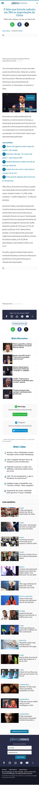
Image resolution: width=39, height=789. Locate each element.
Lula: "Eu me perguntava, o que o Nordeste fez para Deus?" (20, 477)
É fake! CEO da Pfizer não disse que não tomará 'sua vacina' (28, 674)
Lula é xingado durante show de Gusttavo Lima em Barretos (19, 460)
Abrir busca (37, 3)
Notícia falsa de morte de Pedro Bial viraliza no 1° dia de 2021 (28, 659)
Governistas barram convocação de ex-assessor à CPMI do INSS (28, 541)
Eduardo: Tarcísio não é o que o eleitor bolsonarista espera (28, 556)
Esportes (22, 640)
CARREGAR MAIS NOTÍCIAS (19, 731)
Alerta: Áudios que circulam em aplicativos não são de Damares (27, 600)
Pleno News (19, 3)
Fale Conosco (13, 769)
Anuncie (4, 769)
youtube (27, 316)
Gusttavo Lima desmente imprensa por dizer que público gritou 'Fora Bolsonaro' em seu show (28, 572)
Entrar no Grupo (21, 431)
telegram (22, 316)
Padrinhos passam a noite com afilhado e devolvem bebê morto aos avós (20, 469)
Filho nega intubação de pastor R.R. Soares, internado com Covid (27, 586)
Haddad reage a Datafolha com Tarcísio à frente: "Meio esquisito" (20, 484)
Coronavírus (24, 684)
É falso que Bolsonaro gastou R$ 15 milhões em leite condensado (28, 630)
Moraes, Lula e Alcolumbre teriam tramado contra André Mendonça (20, 453)
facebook (6, 316)
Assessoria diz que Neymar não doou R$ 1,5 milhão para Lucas (28, 615)
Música (21, 567)
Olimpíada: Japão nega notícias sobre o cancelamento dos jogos (27, 644)
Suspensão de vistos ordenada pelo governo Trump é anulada (19, 491)
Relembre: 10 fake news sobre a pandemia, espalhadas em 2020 (27, 689)
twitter (32, 316)
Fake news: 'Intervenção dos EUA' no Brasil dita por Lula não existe (27, 527)
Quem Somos (23, 769)
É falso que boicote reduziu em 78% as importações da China (27, 512)
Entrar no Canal (20, 414)
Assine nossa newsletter (19, 744)
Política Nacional (26, 596)
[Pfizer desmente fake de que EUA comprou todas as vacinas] (4, 600)
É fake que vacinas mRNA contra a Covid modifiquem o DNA (28, 703)
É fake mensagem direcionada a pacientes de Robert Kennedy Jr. (27, 718)
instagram (11, 316)
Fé (20, 581)
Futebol (22, 611)
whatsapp (17, 316)
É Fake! (21, 508)
